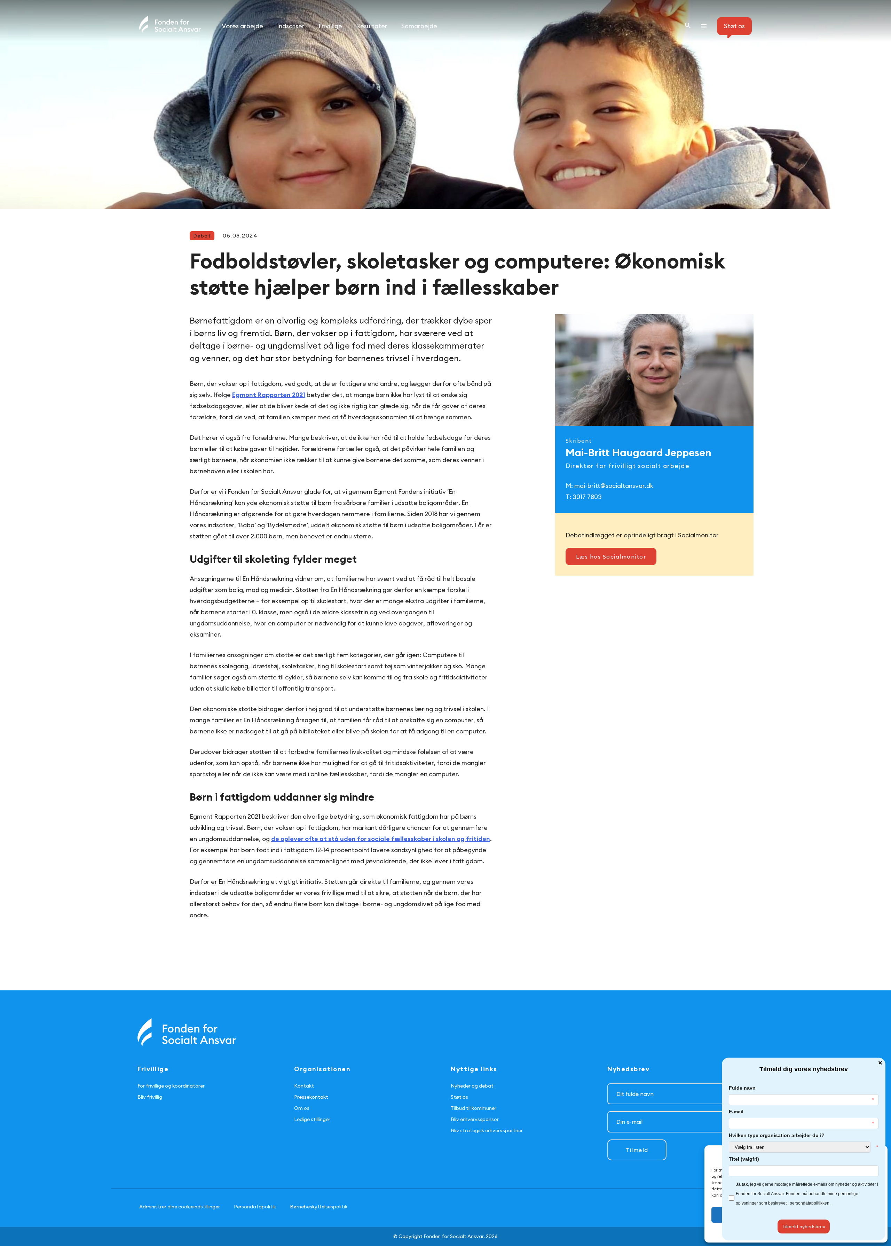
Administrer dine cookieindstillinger (179, 1207)
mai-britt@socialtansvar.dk (613, 486)
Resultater (371, 26)
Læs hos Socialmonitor (611, 556)
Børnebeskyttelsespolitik (318, 1207)
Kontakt (304, 1086)
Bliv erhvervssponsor (475, 1119)
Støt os (459, 1097)
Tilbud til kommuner (473, 1108)
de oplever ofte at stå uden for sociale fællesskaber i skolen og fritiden (380, 839)
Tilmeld (636, 1149)
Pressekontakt (311, 1097)
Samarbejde (419, 26)
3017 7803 (587, 497)
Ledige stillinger (312, 1119)
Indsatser (291, 26)
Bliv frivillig (149, 1097)
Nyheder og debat (472, 1086)
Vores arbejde (242, 26)
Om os (301, 1108)
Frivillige (330, 26)
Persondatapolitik (255, 1207)
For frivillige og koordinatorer (171, 1086)
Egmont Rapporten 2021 (268, 395)
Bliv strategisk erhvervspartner (487, 1130)
